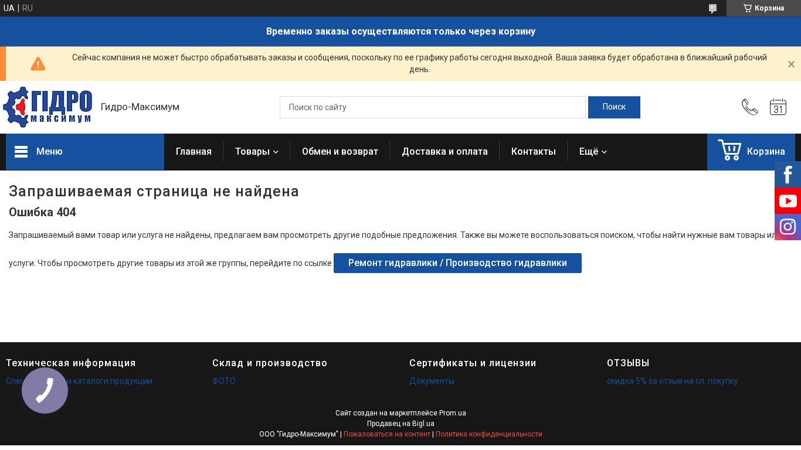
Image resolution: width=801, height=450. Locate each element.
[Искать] (614, 107)
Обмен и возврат (340, 151)
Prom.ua (452, 413)
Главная (194, 151)
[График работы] (778, 107)
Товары (252, 151)
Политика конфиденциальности (489, 434)
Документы (431, 381)
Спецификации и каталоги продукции (79, 381)
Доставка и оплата (445, 151)
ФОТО (224, 381)
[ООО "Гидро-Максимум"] (47, 107)
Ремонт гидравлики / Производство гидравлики (457, 262)
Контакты (533, 151)
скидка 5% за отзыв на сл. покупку (672, 381)
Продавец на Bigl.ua (401, 424)
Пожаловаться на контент (387, 434)
